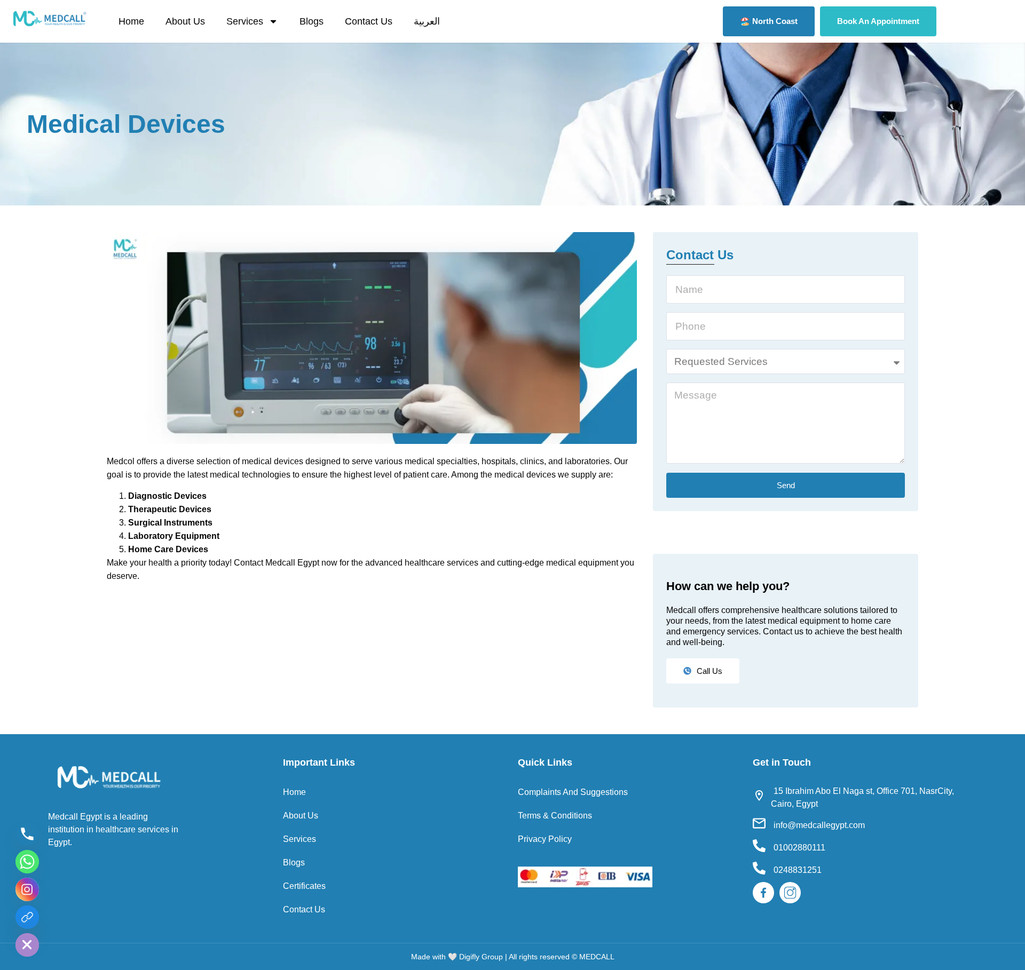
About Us (185, 21)
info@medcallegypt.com (819, 825)
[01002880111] (759, 845)
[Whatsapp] (27, 861)
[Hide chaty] (27, 945)
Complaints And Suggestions (573, 792)
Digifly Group (481, 956)
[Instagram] (27, 889)
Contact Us (368, 21)
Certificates (304, 886)
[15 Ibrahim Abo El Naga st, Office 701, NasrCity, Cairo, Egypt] (759, 795)
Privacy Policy (545, 839)
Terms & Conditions (555, 815)
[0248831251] (759, 868)
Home (131, 21)
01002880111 (799, 847)
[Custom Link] (27, 917)
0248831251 (798, 869)
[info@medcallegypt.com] (759, 823)
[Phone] (27, 834)
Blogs (311, 21)
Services (244, 21)
